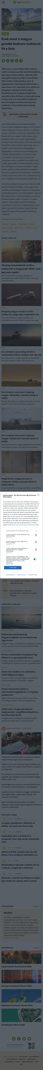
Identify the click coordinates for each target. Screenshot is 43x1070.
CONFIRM (12, 567)
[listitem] (21, 531)
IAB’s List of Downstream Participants (24, 525)
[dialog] (21, 535)
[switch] (35, 535)
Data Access (21, 575)
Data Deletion (10, 575)
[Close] (39, 495)
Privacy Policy (32, 575)
